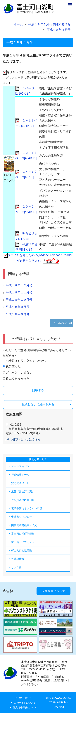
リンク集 (16, 567)
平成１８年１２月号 (19, 285)
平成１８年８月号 (17, 314)
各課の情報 (17, 558)
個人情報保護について (25, 707)
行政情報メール (20, 474)
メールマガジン (20, 466)
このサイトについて (25, 702)
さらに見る (60, 322)
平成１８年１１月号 (19, 292)
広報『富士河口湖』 (22, 491)
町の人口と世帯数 (21, 550)
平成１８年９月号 (17, 306)
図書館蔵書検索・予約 (24, 525)
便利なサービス (38, 459)
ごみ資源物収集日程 (22, 500)
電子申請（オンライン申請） (28, 508)
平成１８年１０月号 (19, 299)
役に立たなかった (18, 378)
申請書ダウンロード (22, 516)
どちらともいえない (19, 372)
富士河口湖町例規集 (22, 533)
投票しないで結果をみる (38, 404)
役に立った (13, 366)
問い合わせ (25, 697)
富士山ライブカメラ (22, 542)
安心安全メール (20, 483)
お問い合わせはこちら (26, 439)
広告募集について (53, 591)
